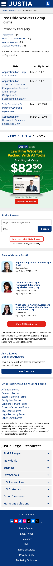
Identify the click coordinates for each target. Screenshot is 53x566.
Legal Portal (26, 534)
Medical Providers (11, 45)
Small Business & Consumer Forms (23, 384)
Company (26, 539)
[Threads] (28, 521)
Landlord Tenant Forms (14, 403)
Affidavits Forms (10, 389)
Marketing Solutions (16, 503)
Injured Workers (10, 42)
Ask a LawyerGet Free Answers (12, 355)
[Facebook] (20, 521)
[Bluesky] (33, 521)
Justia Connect (26, 528)
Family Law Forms (11, 400)
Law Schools (11, 475)
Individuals (10, 460)
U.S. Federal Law (14, 482)
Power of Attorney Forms (15, 407)
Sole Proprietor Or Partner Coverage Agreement (12, 108)
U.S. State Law (12, 489)
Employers (7, 35)
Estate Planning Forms (13, 396)
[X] (37, 521)
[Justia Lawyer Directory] (41, 521)
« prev (12, 136)
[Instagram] (24, 521)
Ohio (19, 10)
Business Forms (10, 393)
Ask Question (26, 371)
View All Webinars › (26, 323)
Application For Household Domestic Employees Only (13, 120)
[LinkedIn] (11, 521)
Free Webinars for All (15, 255)
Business (9, 467)
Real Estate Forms (11, 410)
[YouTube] (16, 521)
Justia (4, 10)
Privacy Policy (26, 555)
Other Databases (14, 496)
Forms (12, 10)
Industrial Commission (13, 38)
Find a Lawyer (10, 215)
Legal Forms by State (13, 414)
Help (26, 544)
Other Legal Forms (11, 418)
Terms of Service (26, 549)
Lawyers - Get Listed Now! (26, 238)
